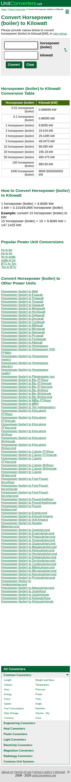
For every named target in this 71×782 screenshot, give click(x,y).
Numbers (40, 708)
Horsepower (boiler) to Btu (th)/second (26, 397)
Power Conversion (16, 9)
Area (6, 689)
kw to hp (6, 253)
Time (38, 699)
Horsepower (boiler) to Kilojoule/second (27, 550)
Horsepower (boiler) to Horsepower (24, 346)
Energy (8, 694)
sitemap (60, 772)
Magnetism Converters (19, 750)
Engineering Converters (19, 723)
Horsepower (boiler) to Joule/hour (23, 591)
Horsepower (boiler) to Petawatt (22, 298)
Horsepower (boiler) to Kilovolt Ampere (27, 516)
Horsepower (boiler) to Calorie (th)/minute (29, 468)
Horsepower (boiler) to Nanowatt (23, 332)
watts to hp (8, 260)
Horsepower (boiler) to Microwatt (23, 329)
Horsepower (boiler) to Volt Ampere (24, 519)
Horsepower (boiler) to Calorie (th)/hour (27, 465)
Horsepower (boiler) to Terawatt (22, 301)
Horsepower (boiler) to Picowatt (22, 335)
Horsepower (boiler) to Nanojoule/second (28, 574)
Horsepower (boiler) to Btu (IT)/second (26, 386)
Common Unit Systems (19, 761)
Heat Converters (14, 728)
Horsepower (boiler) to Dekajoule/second (28, 557)
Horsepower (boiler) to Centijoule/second (28, 564)
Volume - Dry (42, 713)
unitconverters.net (44, 775)
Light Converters (15, 739)
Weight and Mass (45, 680)
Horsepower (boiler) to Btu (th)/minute (26, 393)
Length (7, 680)
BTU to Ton (8, 263)
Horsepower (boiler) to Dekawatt (22, 315)
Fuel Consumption (14, 708)
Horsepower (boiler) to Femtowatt (23, 339)
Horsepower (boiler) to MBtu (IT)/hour (26, 400)
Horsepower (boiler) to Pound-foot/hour (27, 499)
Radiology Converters (18, 756)
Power (38, 694)
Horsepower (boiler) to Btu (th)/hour (24, 390)
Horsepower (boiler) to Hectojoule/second (29, 553)
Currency (9, 718)
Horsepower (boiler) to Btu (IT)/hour (24, 380)
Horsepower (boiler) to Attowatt (21, 342)
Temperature (42, 684)
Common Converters (17, 675)
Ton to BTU (8, 267)
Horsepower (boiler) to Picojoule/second (28, 577)
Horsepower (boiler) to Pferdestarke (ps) (28, 376)
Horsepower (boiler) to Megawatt (23, 308)
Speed (7, 703)
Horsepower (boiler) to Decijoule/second (28, 560)
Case (38, 718)
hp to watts (8, 256)
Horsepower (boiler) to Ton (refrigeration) (28, 407)
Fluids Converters (15, 734)
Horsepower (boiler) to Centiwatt (22, 322)
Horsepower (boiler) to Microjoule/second (28, 570)
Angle (38, 703)
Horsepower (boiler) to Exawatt (22, 294)
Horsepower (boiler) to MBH (20, 403)
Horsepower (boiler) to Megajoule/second (29, 547)
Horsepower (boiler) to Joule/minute (25, 594)
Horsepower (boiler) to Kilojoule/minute (27, 601)
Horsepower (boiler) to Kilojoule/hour (26, 598)
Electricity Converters (18, 745)
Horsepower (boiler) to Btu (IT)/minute (26, 383)
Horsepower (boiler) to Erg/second (24, 513)
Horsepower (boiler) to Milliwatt (22, 325)
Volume (8, 684)
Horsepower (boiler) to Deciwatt (22, 318)
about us (7, 772)
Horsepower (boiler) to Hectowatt (23, 311)
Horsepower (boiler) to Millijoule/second (28, 567)
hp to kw (6, 250)
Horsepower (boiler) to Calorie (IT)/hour (27, 451)
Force (7, 699)
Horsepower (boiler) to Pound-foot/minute (28, 502)
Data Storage (11, 713)
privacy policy (43, 772)
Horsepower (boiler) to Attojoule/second (27, 587)
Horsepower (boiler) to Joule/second (25, 530)
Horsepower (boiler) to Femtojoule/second (16, 582)
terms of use (23, 772)
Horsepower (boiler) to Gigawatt (22, 305)
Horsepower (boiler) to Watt (19, 291)
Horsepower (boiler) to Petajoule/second (28, 536)
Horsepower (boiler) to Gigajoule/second (28, 543)
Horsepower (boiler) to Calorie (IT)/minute (29, 455)
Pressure (40, 689)
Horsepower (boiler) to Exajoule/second (27, 533)
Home (4, 9)
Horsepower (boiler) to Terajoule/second (28, 540)
